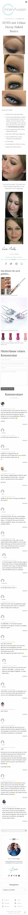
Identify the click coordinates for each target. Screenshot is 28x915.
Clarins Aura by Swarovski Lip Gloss (9, 330)
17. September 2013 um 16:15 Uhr (8, 538)
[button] (26, 2)
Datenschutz (17, 913)
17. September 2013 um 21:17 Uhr (9, 665)
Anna (3, 494)
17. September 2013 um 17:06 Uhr (8, 586)
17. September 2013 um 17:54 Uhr (8, 642)
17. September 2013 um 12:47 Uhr (8, 473)
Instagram (6, 903)
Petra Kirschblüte (5, 449)
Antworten (24, 424)
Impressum (10, 913)
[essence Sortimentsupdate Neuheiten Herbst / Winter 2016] (14, 337)
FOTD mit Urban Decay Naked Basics (14, 27)
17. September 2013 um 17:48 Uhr (8, 622)
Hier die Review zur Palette (16, 126)
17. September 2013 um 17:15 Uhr (8, 602)
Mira (3, 406)
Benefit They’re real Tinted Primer (9, 295)
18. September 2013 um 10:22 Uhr (8, 747)
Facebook (6, 900)
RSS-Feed (19, 906)
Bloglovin (6, 906)
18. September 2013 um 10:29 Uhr (9, 560)
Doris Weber (4, 471)
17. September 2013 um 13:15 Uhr (8, 496)
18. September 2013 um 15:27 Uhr (9, 807)
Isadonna (4, 686)
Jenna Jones (4, 583)
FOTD (17, 254)
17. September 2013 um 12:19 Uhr (8, 408)
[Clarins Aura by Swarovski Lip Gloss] (14, 313)
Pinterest (19, 903)
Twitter (19, 900)
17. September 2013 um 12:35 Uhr (8, 451)
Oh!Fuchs (16, 911)
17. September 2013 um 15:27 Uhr (8, 514)
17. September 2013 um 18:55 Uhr (8, 689)
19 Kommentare (19, 18)
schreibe (13, 259)
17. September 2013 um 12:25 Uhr (8, 435)
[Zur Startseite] (14, 9)
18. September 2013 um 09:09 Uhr (8, 725)
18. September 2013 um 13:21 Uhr (8, 781)
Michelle (4, 599)
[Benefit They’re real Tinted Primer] (14, 286)
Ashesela (4, 433)
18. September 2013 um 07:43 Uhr (8, 709)
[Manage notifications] (25, 912)
